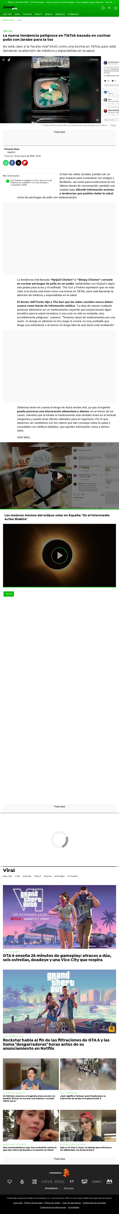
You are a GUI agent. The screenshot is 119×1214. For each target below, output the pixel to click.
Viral (17, 14)
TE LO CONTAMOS (11, 952)
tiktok (9, 594)
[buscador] (109, 8)
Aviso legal (18, 1203)
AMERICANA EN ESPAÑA (14, 1144)
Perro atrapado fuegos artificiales (90, 2)
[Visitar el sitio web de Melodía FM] (109, 1182)
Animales (60, 14)
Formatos (73, 14)
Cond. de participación (71, 1203)
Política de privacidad (33, 1203)
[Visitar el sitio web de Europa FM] (97, 1182)
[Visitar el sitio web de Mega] (59, 1182)
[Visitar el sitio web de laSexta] (22, 1182)
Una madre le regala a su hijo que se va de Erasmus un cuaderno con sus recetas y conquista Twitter (31, 183)
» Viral (18, 20)
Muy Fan (7, 14)
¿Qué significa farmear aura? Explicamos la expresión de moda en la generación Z (83, 1097)
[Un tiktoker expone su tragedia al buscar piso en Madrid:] (31, 1074)
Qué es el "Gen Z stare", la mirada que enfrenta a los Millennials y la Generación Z (86, 1148)
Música (48, 14)
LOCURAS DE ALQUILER (14, 1093)
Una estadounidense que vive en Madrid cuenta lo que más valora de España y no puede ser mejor (30, 1148)
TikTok (113, 125)
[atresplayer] (103, 8)
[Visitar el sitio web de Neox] (34, 1182)
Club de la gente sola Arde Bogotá (60, 2)
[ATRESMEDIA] (59, 1172)
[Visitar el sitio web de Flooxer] (69, 1188)
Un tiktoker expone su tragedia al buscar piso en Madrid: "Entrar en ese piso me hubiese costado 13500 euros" (29, 1099)
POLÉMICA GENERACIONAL (73, 1144)
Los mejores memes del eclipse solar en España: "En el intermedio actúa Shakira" (57, 517)
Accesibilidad (73, 1207)
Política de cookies (52, 1203)
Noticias (27, 14)
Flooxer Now (8, 20)
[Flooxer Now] (14, 8)
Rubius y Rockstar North (18, 2)
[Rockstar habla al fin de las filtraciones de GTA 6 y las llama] (59, 1002)
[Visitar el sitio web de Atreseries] (72, 1182)
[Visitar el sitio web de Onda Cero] (84, 1182)
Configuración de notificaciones (53, 1207)
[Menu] (115, 8)
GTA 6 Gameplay (37, 2)
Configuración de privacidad (94, 1203)
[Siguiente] (114, 2)
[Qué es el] (88, 1126)
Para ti (38, 14)
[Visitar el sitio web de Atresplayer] (53, 1188)
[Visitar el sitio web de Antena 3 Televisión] (9, 1182)
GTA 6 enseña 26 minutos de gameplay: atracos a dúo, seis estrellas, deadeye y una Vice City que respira (57, 958)
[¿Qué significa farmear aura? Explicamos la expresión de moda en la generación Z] (88, 1074)
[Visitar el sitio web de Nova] (47, 1182)
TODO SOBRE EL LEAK (13, 1036)
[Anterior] (5, 2)
